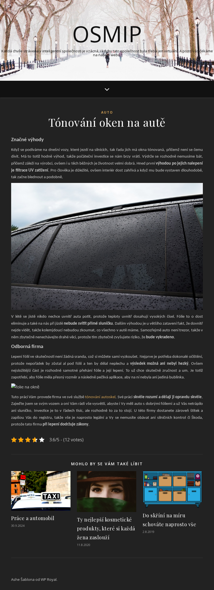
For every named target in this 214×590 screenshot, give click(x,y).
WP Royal (49, 579)
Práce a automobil (33, 518)
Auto (107, 112)
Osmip (107, 34)
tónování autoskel (100, 397)
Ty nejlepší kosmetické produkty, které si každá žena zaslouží (106, 528)
